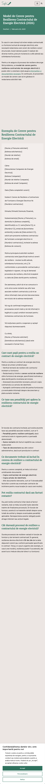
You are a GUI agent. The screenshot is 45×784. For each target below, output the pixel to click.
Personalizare (22, 774)
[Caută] (41, 3)
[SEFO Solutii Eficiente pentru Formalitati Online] (9, 3)
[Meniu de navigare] (37, 3)
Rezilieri (6, 29)
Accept (22, 768)
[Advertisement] (22, 106)
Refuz (22, 779)
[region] (22, 763)
